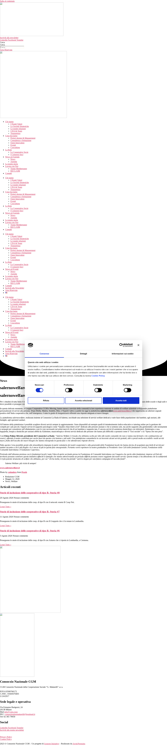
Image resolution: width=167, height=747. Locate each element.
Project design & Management (22, 138)
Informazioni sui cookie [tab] (122, 354)
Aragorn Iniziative (51, 744)
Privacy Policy (6, 737)
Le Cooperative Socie (19, 152)
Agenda (13, 161)
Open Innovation (17, 143)
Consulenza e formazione (20, 140)
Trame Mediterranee (18, 169)
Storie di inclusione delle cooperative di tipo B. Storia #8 (30, 492)
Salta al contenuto (7, 1)
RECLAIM (15, 171)
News (12, 159)
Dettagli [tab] (83, 354)
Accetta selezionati (83, 400)
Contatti (8, 173)
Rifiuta (46, 400)
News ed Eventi (11, 269)
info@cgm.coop (11, 712)
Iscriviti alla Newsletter (14, 288)
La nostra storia (11, 164)
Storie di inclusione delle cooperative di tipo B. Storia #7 (30, 511)
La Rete (8, 150)
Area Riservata (11, 290)
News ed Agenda (12, 157)
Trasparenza (15, 133)
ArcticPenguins (79, 744)
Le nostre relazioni (18, 129)
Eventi (13, 145)
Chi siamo (9, 122)
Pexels (24, 472)
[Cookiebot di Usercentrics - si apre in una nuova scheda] (121, 345)
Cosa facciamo (11, 136)
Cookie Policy (98, 376)
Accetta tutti (121, 400)
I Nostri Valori (16, 124)
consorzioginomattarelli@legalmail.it (20, 714)
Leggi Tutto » (5, 507)
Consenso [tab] (44, 354)
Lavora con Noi (11, 166)
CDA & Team (16, 131)
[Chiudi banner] (138, 345)
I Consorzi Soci (16, 154)
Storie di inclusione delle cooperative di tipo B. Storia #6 (30, 530)
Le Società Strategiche (19, 126)
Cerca (2, 42)
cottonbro (12, 472)
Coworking (15, 147)
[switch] (69, 390)
